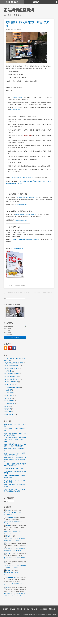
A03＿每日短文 (8, 371)
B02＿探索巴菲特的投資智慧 (11, 379)
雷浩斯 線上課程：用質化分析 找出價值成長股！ (44, 292)
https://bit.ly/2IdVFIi (18, 248)
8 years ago (9, 514)
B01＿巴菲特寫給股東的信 (11, 376)
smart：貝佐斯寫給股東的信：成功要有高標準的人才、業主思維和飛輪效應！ (15, 445)
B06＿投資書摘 (8, 390)
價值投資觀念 (7, 411)
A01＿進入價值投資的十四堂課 (12, 365)
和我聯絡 (12, 609)
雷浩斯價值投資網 (12, 2)
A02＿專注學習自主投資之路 (17, 285)
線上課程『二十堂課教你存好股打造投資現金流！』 (25, 240)
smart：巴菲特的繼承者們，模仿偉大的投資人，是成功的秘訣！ (15, 434)
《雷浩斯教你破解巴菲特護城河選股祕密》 (23, 178)
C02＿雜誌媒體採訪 (9, 403)
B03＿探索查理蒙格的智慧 (11, 382)
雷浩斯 (8, 510)
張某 (7, 588)
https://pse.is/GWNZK (21, 220)
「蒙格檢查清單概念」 (16, 97)
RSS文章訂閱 (43, 609)
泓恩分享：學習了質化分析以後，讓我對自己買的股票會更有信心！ (14, 454)
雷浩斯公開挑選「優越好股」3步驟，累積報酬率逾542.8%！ (28, 182)
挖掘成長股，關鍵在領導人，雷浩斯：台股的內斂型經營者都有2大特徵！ (14, 490)
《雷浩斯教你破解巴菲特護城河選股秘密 (25, 215)
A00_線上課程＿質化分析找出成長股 (13, 363)
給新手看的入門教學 (9, 414)
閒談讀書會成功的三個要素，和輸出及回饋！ (27, 24)
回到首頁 (5, 609)
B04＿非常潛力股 (8, 384)
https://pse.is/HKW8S (21, 204)
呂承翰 (8, 570)
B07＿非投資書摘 (8, 392)
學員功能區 (34, 609)
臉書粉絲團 (52, 609)
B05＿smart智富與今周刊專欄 (12, 387)
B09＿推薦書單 (8, 398)
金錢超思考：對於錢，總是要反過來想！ (14, 468)
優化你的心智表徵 (15, 110)
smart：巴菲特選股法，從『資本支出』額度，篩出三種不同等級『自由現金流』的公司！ (15, 459)
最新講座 (36, 2)
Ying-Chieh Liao (11, 517)
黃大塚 (8, 553)
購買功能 (19, 609)
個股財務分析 (7, 409)
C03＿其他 (7, 406)
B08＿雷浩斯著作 (8, 395)
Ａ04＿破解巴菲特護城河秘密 (12, 374)
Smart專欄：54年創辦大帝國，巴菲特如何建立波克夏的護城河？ (15, 465)
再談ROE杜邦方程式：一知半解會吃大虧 (13, 573)
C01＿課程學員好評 (9, 401)
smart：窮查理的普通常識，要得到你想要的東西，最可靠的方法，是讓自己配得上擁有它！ (15, 439)
